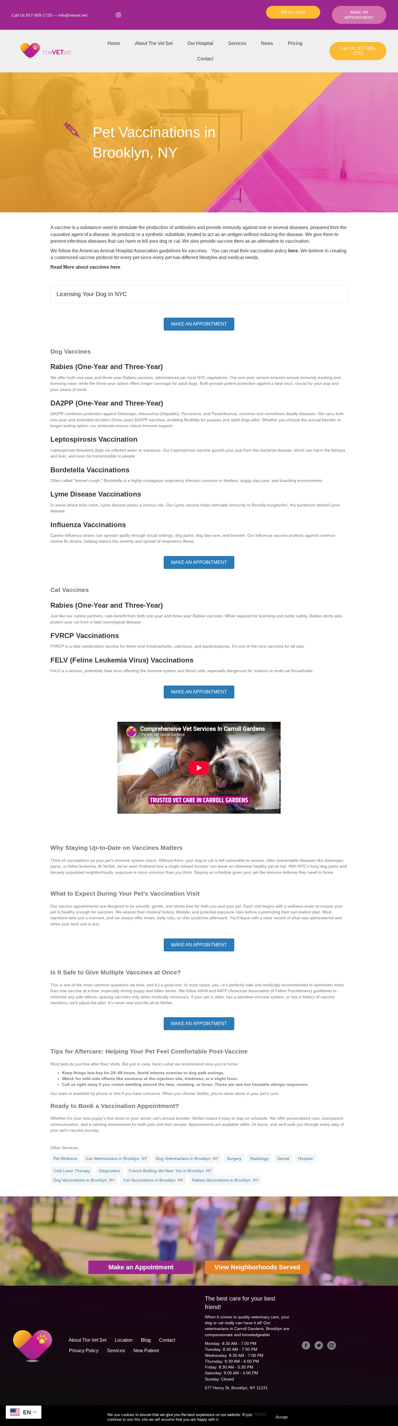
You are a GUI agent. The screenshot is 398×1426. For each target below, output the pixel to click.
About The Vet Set (153, 43)
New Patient (146, 1350)
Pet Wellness (65, 1158)
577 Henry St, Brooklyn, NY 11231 (236, 1387)
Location (124, 1340)
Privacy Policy (83, 1350)
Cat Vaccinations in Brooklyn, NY (153, 1180)
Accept (282, 1417)
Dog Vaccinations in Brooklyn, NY (84, 1180)
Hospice (305, 1158)
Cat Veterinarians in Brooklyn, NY (116, 1158)
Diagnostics (109, 1170)
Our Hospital (200, 43)
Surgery (234, 1158)
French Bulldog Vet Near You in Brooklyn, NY (170, 1170)
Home (114, 43)
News (267, 43)
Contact (205, 58)
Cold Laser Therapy (71, 1170)
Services (237, 43)
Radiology (259, 1158)
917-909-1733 (39, 15)
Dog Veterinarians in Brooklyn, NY (187, 1158)
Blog (146, 1340)
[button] (199, 294)
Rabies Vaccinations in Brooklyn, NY (225, 1180)
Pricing (295, 43)
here (293, 250)
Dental (283, 1158)
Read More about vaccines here (85, 267)
